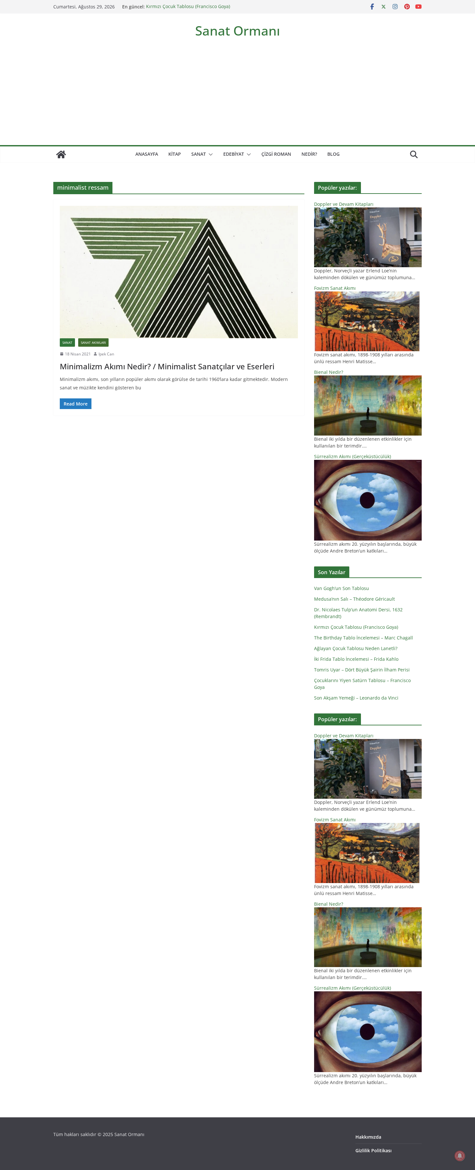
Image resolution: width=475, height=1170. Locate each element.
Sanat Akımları (93, 342)
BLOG (333, 154)
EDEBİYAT (233, 154)
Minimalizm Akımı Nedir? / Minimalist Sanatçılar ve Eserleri (167, 366)
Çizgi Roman (276, 154)
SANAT (198, 154)
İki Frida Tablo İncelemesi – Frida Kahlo (356, 659)
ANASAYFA (146, 154)
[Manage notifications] (460, 1156)
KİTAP (174, 154)
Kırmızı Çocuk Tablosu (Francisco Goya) (188, 7)
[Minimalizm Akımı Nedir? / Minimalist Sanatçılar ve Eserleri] (179, 272)
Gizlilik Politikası (373, 1150)
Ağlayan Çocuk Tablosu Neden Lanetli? (355, 648)
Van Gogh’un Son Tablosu (341, 588)
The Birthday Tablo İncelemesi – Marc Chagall (363, 638)
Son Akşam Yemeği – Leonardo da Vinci (356, 698)
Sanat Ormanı (237, 30)
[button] (209, 154)
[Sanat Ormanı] (61, 154)
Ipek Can (106, 354)
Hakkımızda (368, 1137)
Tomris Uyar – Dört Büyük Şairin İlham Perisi (362, 670)
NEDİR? (309, 154)
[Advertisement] (237, 96)
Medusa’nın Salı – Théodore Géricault (354, 599)
